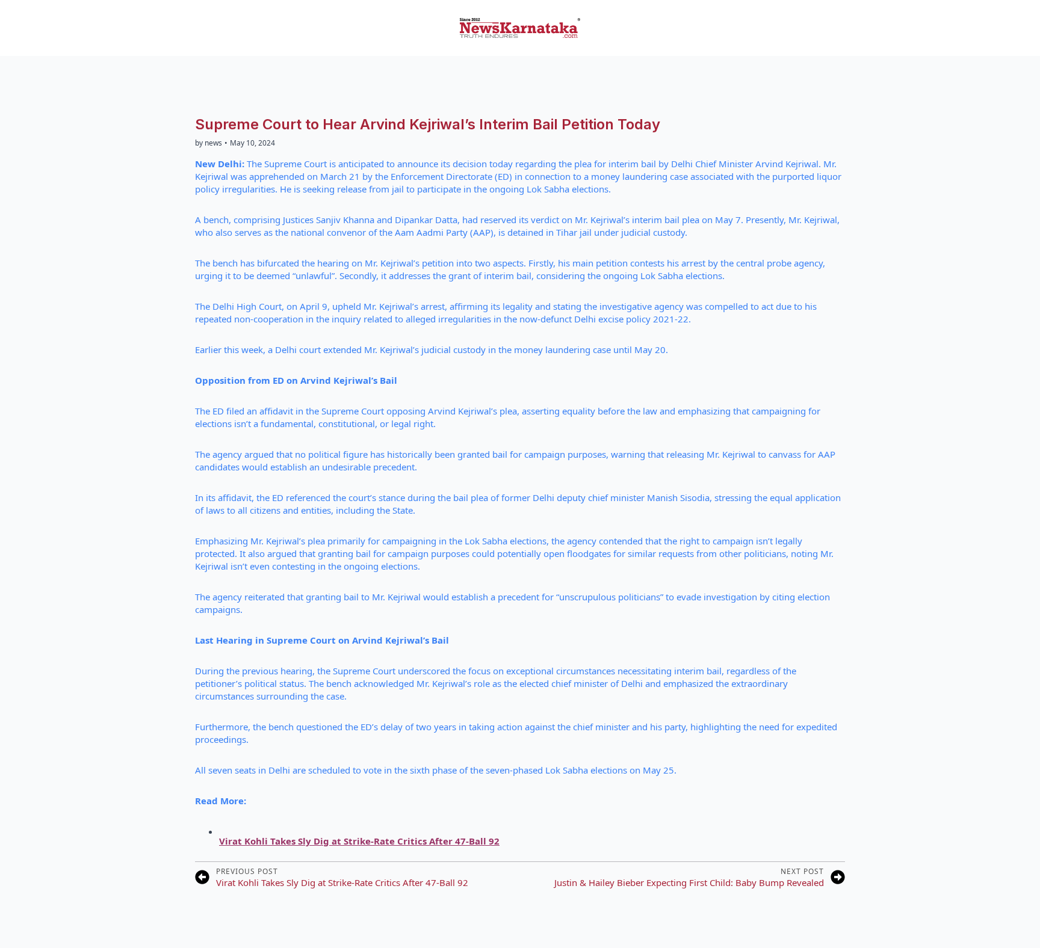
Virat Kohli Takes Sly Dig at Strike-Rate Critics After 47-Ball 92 (359, 841)
